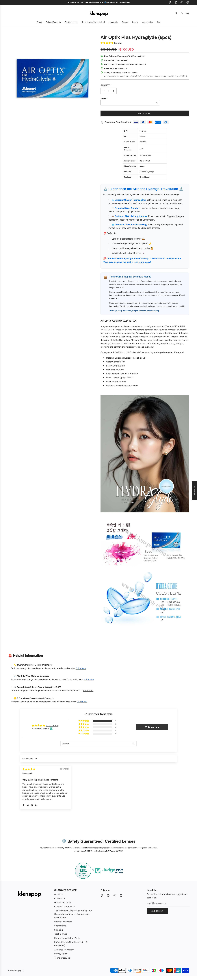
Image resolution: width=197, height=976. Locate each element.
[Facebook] (170, 2)
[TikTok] (188, 2)
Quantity (106, 85)
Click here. (88, 690)
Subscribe (157, 911)
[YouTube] (182, 2)
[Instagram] (176, 2)
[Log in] (182, 13)
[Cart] (188, 13)
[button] (107, 43)
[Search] (176, 13)
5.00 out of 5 (52, 725)
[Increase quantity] (113, 91)
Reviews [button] (194, 490)
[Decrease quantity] (104, 91)
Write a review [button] (152, 727)
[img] (28, 769)
